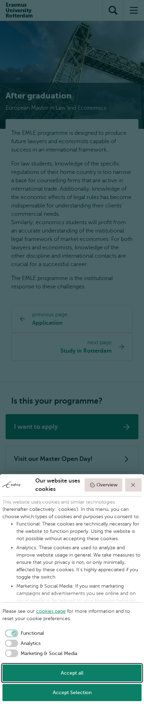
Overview (106, 484)
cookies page (51, 611)
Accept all (72, 673)
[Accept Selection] (133, 485)
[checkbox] (23, 633)
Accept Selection (72, 692)
